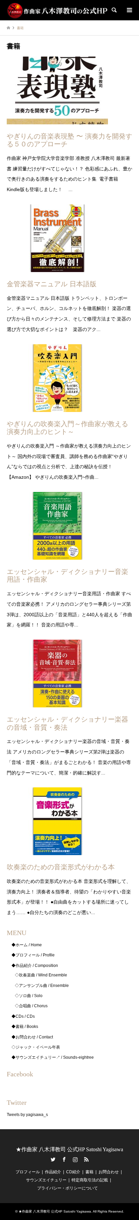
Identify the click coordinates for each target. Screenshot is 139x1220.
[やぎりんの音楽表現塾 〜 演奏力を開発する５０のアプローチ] (57, 119)
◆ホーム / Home (26, 945)
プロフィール (28, 1172)
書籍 (89, 1172)
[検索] (114, 10)
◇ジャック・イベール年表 (35, 1047)
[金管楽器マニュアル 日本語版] (57, 266)
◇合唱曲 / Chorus (31, 1006)
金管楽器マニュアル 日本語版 (51, 284)
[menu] (129, 10)
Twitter (53, 1159)
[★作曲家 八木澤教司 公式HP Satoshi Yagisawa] (57, 10)
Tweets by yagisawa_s (27, 1114)
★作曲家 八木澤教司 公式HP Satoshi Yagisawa (69, 1149)
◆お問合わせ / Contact (32, 1037)
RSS (86, 1159)
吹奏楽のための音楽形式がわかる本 (61, 867)
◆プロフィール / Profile (33, 955)
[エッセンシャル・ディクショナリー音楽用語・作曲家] (57, 554)
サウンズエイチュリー (46, 1180)
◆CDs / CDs (23, 1016)
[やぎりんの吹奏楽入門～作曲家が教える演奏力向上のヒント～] (57, 406)
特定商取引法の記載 (90, 1180)
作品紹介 (53, 1172)
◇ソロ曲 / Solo (29, 995)
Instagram (75, 1159)
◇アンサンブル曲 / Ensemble (42, 985)
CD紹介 (73, 1172)
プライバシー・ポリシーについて (67, 1188)
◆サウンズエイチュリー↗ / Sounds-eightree (52, 1057)
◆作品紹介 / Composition (34, 965)
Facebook (64, 1159)
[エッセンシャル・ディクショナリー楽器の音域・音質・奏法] (57, 702)
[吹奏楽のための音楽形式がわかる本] (57, 850)
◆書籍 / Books (24, 1026)
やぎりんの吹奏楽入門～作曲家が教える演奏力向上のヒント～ (67, 428)
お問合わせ (109, 1172)
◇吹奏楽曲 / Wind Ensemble (41, 975)
